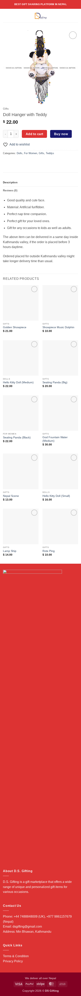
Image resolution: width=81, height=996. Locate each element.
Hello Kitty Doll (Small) (56, 495)
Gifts (6, 108)
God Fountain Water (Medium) (55, 439)
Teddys (50, 153)
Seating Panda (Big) (54, 382)
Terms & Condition (16, 956)
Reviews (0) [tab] (10, 190)
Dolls (19, 153)
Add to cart (34, 134)
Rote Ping (48, 551)
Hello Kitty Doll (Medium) (18, 382)
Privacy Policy (13, 961)
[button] (5, 15)
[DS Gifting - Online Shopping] (41, 15)
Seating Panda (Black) (17, 437)
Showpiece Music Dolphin (58, 327)
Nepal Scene (11, 495)
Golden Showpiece (14, 327)
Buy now (61, 134)
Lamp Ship (9, 551)
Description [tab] (10, 182)
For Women (30, 153)
